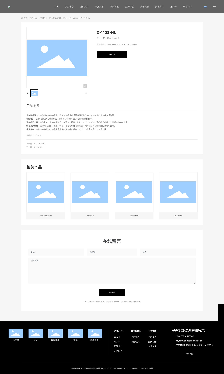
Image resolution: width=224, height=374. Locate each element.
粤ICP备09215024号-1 (121, 368)
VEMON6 (134, 215)
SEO (110, 368)
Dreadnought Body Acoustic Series (63, 18)
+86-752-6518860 (185, 336)
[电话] (221, 313)
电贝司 (43, 18)
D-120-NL (38, 147)
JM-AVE (90, 215)
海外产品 (33, 18)
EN (214, 6)
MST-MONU (46, 215)
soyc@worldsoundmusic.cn (189, 340)
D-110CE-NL (39, 143)
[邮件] (221, 307)
